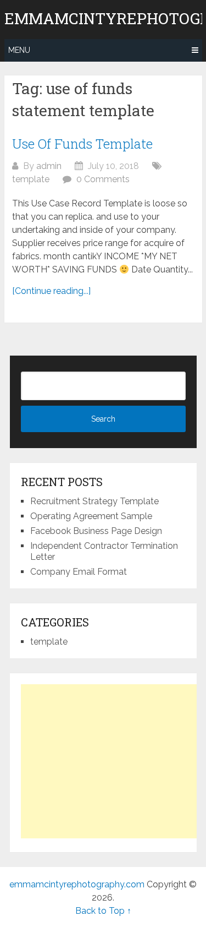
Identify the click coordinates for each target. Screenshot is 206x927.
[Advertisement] (113, 761)
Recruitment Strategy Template (94, 501)
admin (49, 166)
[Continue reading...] (51, 291)
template (30, 179)
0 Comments (103, 179)
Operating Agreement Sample (91, 516)
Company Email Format (78, 571)
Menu (19, 50)
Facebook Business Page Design (96, 531)
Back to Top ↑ (103, 911)
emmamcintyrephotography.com (76, 884)
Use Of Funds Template (82, 143)
